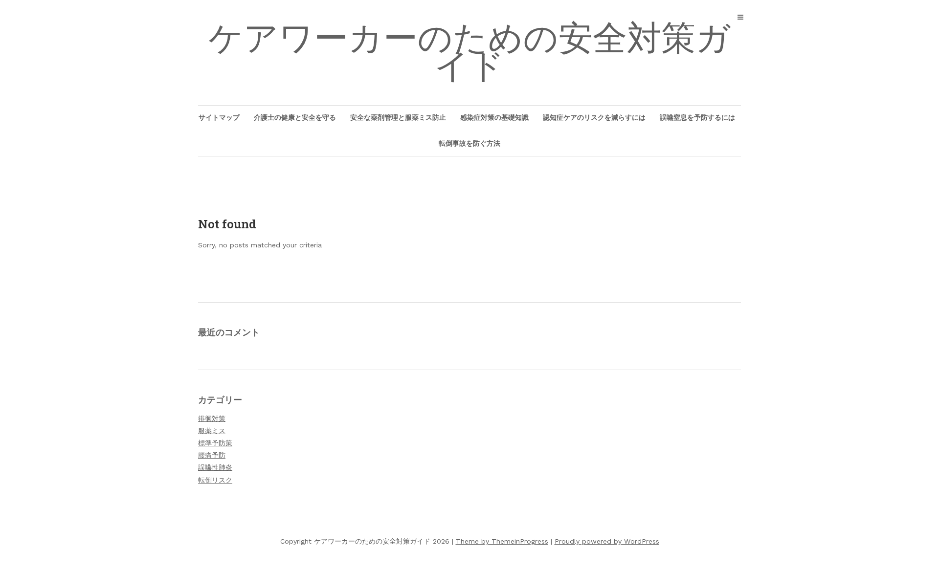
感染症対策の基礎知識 (494, 117)
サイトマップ (219, 117)
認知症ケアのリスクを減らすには (594, 117)
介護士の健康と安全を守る (295, 117)
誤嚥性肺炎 (215, 467)
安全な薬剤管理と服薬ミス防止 (398, 117)
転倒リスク (215, 480)
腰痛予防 (211, 455)
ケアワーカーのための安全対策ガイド (469, 52)
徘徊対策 (211, 418)
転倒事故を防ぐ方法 (469, 143)
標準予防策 (215, 443)
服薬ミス (211, 431)
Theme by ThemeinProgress (502, 541)
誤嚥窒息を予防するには (697, 117)
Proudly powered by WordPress (607, 541)
